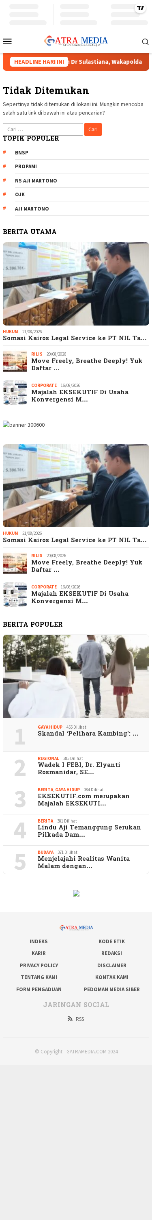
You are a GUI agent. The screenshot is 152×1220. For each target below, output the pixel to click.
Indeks (39, 941)
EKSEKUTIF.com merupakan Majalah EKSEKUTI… (84, 800)
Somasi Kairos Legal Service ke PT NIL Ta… (75, 338)
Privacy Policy (39, 965)
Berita (45, 789)
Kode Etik (111, 941)
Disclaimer (111, 965)
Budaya (46, 852)
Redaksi (111, 953)
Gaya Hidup (50, 727)
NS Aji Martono (36, 180)
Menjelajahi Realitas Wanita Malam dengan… (84, 862)
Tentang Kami (39, 977)
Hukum (10, 331)
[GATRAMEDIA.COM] (76, 40)
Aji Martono (32, 208)
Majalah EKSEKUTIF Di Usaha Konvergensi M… (79, 396)
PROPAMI (26, 166)
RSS (80, 1019)
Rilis (37, 354)
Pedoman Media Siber (112, 989)
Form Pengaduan (39, 989)
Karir (39, 953)
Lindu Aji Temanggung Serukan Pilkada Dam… (89, 831)
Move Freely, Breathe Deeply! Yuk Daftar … (87, 365)
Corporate (44, 385)
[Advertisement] (76, 1141)
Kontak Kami (111, 977)
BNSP (21, 152)
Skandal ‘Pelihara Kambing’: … (88, 734)
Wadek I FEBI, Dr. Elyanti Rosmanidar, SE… (79, 769)
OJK (20, 194)
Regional (48, 758)
